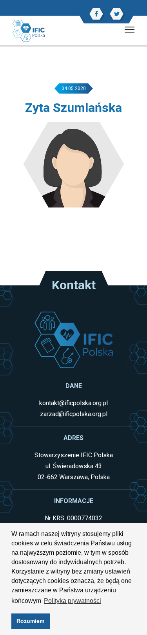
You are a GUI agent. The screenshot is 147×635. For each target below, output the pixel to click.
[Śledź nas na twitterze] (116, 14)
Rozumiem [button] (30, 621)
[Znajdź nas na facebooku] (96, 14)
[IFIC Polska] (29, 30)
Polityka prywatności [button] (72, 600)
